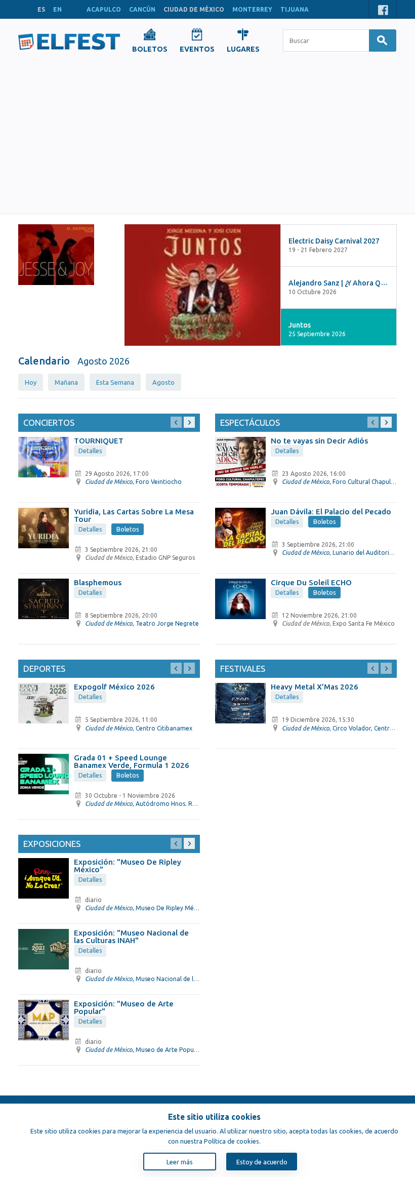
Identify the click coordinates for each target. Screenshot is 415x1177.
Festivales (242, 668)
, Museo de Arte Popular (143, 1049)
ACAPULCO (104, 9)
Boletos (127, 529)
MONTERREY (252, 9)
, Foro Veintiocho (133, 481)
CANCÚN (142, 9)
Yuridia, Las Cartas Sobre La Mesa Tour (134, 515)
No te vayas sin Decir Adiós (319, 440)
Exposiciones (51, 843)
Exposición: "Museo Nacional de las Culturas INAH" (131, 936)
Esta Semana (115, 382)
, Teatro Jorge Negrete (142, 623)
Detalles (90, 450)
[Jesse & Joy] (56, 254)
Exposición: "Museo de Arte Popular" (124, 1007)
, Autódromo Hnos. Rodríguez (151, 803)
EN (57, 9)
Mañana (66, 382)
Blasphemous (97, 582)
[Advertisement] (207, 138)
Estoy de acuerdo (261, 1161)
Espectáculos (250, 422)
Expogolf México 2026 (114, 687)
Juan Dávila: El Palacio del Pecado (331, 511)
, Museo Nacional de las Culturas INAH (162, 979)
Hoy (30, 382)
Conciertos (48, 422)
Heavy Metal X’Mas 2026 (314, 687)
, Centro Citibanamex (138, 728)
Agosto (163, 382)
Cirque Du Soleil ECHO (311, 582)
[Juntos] (202, 285)
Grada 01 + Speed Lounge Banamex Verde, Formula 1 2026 (131, 761)
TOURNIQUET (98, 440)
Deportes (44, 668)
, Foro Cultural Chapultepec (344, 481)
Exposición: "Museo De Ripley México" (127, 865)
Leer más (180, 1161)
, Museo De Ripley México (145, 908)
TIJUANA (294, 9)
